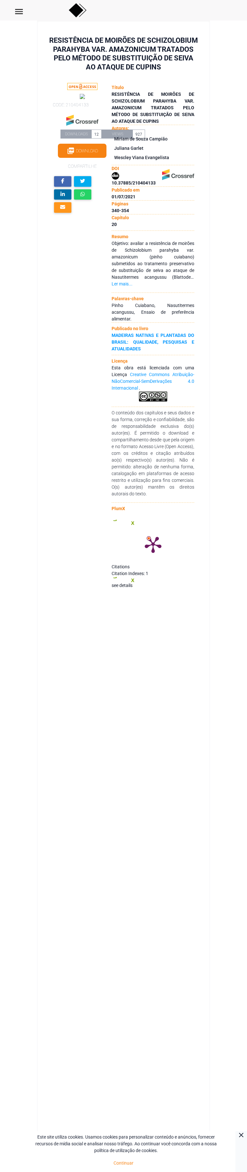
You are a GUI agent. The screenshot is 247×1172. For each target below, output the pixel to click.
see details (122, 585)
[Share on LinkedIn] (62, 194)
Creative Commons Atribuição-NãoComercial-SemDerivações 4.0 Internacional (153, 381)
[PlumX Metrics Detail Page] (153, 544)
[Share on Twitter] (82, 181)
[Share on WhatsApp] (82, 194)
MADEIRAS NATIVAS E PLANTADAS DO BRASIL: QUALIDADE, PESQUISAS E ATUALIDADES (153, 342)
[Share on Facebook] (62, 181)
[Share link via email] (62, 207)
